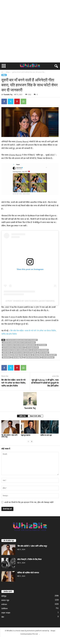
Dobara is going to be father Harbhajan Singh (19, 345)
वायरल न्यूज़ (5, 600)
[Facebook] (4, 101)
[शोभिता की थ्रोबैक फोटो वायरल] (8, 576)
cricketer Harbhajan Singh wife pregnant (22, 340)
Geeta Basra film (32, 347)
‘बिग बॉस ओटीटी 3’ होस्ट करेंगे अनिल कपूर (9, 436)
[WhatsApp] (23, 101)
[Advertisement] (30, 31)
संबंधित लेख (22, 416)
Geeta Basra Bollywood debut (13, 347)
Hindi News (6, 352)
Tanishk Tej (8, 94)
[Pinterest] (17, 101)
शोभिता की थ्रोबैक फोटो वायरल (28, 572)
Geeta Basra (42, 345)
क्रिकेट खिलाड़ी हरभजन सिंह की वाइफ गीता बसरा (14, 355)
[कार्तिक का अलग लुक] (49, 427)
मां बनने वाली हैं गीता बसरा (47, 357)
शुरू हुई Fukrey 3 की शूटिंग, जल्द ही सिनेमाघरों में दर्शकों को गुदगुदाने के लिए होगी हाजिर (45, 382)
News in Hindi (43, 352)
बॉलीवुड (7, 72)
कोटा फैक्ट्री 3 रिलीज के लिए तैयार (29, 559)
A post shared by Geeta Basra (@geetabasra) (30, 301)
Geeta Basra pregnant (40, 350)
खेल (2, 617)
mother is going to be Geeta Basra (24, 352)
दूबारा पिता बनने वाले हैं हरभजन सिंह (32, 357)
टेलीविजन (4, 609)
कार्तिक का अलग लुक (46, 435)
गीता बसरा (29, 355)
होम (2, 72)
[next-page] (31, 441)
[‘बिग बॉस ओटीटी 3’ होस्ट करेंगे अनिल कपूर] (10, 427)
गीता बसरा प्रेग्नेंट (52, 355)
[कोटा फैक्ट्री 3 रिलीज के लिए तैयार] (8, 563)
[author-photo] (30, 398)
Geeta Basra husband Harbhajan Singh (16, 350)
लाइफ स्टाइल (5, 613)
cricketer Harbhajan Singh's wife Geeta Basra (19, 342)
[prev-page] (28, 441)
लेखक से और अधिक (35, 416)
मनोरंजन (4, 604)
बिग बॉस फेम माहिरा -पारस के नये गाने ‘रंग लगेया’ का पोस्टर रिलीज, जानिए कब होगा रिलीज (13, 382)
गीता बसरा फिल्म (6, 357)
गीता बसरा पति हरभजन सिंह (40, 355)
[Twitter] (10, 101)
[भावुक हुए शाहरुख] (30, 427)
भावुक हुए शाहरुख (25, 435)
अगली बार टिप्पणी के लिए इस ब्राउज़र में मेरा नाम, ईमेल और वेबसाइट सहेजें (28, 502)
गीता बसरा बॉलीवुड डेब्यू (17, 357)
